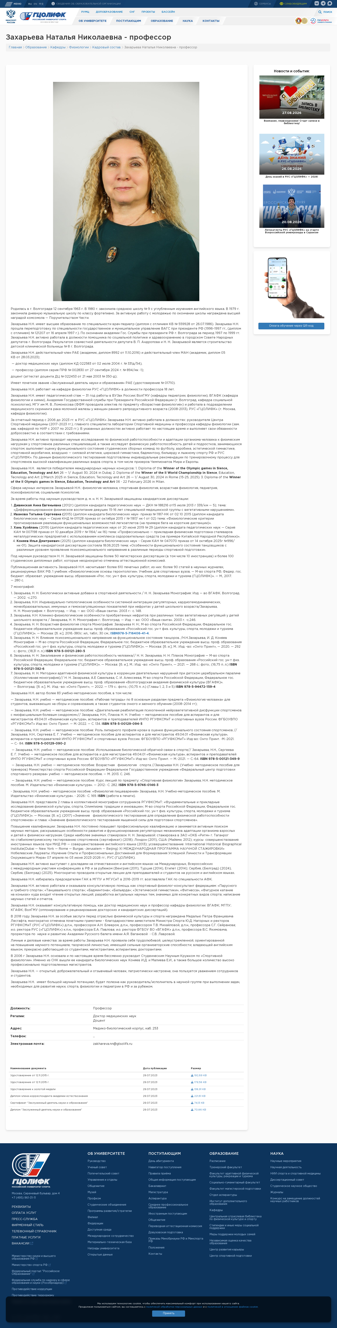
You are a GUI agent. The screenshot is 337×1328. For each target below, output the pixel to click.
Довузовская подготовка (165, 1232)
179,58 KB (200, 1082)
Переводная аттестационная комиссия (175, 1226)
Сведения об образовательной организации (88, 4)
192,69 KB (200, 1075)
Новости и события (291, 71)
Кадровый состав (106, 47)
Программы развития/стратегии (110, 1211)
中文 (41, 4)
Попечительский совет (103, 1173)
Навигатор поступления (164, 1167)
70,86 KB (199, 1110)
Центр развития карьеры (226, 1249)
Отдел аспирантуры (223, 1195)
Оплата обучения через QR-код (291, 326)
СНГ (132, 12)
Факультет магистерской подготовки (235, 1189)
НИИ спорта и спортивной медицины (295, 1173)
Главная (15, 47)
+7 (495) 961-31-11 (24, 1198)
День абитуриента (161, 1161)
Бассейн (168, 12)
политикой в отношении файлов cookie (233, 1307)
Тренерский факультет (225, 1167)
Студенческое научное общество (293, 1186)
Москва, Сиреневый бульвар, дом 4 (36, 1193)
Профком (94, 1198)
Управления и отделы (102, 1180)
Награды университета (103, 1248)
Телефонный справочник (34, 1231)
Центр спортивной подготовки (230, 1256)
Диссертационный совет (287, 1180)
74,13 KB (198, 1103)
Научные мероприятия (285, 1161)
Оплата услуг (24, 1213)
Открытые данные (100, 1255)
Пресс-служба (25, 1219)
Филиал (93, 1217)
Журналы (276, 1192)
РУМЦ (85, 12)
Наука (188, 21)
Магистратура (158, 1192)
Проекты (148, 12)
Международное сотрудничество (111, 1236)
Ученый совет (97, 1167)
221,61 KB (199, 1096)
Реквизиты (21, 1207)
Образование (162, 21)
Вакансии (21, 1243)
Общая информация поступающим (172, 1180)
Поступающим (128, 21)
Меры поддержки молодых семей (232, 1234)
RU (30, 4)
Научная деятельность (286, 1167)
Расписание (217, 1161)
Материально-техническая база (110, 1242)
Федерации (95, 1223)
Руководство (97, 1161)
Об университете (92, 21)
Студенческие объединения (107, 1205)
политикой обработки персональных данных (174, 1307)
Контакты (211, 21)
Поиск (328, 12)
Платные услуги (26, 1237)
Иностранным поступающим (167, 1214)
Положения (156, 1248)
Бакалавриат (157, 1186)
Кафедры (58, 47)
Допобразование (109, 12)
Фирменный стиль (27, 1225)
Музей (92, 1192)
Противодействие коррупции (32, 1289)
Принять (168, 1313)
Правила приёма (159, 1173)
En (35, 4)
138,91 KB (199, 1089)
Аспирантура (157, 1198)
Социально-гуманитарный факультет (234, 1182)
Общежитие (96, 1186)
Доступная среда (99, 1230)
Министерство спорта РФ (30, 1265)
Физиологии (79, 47)
